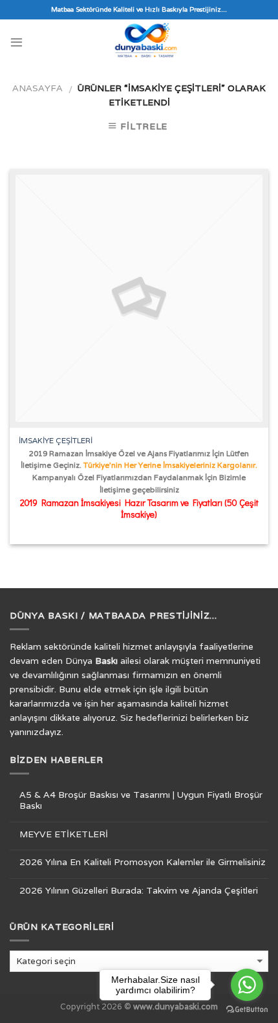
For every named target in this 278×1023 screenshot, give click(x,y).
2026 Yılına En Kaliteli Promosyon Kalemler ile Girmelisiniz (142, 862)
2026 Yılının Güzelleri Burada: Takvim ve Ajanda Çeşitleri (138, 890)
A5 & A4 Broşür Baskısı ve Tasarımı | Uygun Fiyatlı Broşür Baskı (140, 800)
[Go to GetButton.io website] (247, 1010)
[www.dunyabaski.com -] (146, 42)
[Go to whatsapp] (247, 985)
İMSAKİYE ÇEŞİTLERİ (55, 440)
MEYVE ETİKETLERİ (63, 834)
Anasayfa (37, 88)
